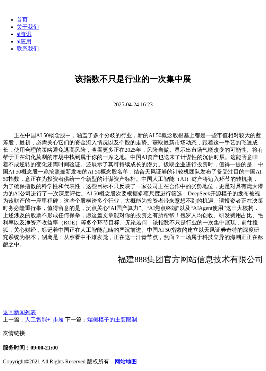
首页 (22, 20)
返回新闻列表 (19, 312)
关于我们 (28, 27)
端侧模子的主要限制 (112, 320)
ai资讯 (24, 34)
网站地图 (126, 361)
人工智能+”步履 (44, 320)
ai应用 (24, 41)
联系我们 (28, 49)
